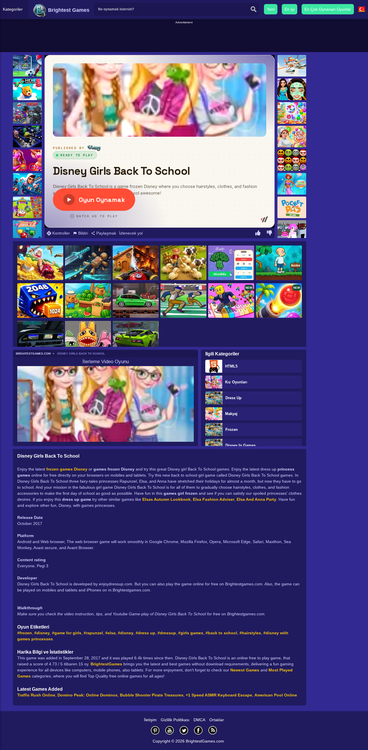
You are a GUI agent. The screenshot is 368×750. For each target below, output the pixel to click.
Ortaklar (216, 719)
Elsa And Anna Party (256, 499)
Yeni (271, 9)
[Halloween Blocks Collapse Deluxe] (291, 160)
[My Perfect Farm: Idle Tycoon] (183, 263)
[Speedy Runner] (27, 184)
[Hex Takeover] (27, 89)
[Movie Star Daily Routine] (291, 89)
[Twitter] (184, 730)
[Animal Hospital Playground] (88, 338)
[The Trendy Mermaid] (291, 184)
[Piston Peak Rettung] (291, 66)
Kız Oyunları (236, 382)
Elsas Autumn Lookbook (166, 499)
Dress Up (233, 398)
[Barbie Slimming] (27, 160)
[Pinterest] (155, 730)
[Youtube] (169, 730)
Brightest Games (68, 10)
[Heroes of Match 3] (27, 207)
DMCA (199, 719)
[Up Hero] (40, 263)
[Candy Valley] (291, 113)
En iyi (289, 9)
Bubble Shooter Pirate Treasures (151, 695)
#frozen (24, 633)
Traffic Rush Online (36, 695)
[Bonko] (279, 263)
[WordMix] (231, 263)
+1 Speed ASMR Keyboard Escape (219, 695)
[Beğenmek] (258, 233)
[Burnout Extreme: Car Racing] (136, 338)
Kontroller (60, 233)
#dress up (145, 633)
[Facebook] (198, 730)
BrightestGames (106, 664)
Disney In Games (240, 445)
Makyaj (231, 414)
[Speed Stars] (183, 301)
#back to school (221, 633)
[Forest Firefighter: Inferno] (136, 263)
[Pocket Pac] (291, 207)
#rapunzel (93, 633)
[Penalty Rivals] (27, 66)
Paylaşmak (105, 233)
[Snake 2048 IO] (40, 301)
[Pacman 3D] (27, 136)
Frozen (231, 429)
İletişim (150, 719)
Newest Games (244, 670)
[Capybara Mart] (88, 301)
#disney (42, 633)
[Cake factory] (291, 231)
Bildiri (82, 233)
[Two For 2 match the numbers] (27, 231)
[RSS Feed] (213, 730)
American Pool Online (275, 695)
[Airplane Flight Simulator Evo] (40, 338)
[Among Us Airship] (27, 113)
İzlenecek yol (131, 233)
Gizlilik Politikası (175, 719)
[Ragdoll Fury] (88, 263)
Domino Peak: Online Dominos (87, 695)
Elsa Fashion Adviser (213, 499)
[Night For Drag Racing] (136, 301)
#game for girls (66, 633)
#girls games (190, 633)
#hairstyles (250, 633)
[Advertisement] (184, 38)
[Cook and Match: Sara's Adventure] (291, 136)
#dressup (167, 633)
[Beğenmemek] (269, 233)
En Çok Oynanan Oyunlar (327, 9)
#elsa (110, 633)
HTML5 (231, 366)
